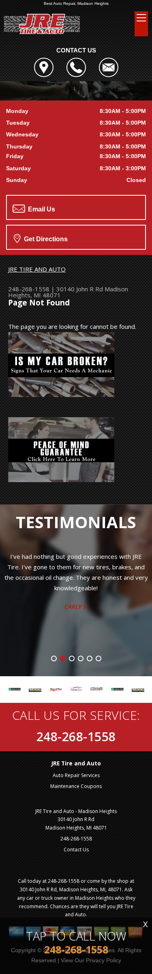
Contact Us (76, 849)
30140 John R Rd (79, 289)
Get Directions (45, 239)
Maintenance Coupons (76, 786)
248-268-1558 (28, 289)
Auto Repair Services (76, 775)
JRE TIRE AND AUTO (37, 269)
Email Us (40, 209)
